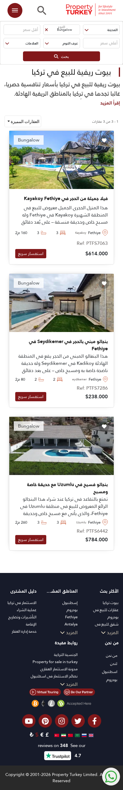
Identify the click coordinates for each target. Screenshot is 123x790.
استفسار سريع (30, 253)
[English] (90, 734)
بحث (63, 56)
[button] (101, 29)
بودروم (72, 610)
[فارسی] (62, 734)
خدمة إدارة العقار (24, 631)
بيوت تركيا (111, 602)
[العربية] (76, 734)
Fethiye (71, 617)
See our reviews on (61, 745)
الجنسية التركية (66, 654)
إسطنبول (70, 602)
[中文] (69, 734)
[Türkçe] (56, 734)
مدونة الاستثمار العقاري (59, 669)
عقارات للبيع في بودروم (106, 613)
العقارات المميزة (24, 121)
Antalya (71, 624)
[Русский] (83, 734)
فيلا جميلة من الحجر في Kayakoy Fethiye (66, 198)
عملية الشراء (26, 610)
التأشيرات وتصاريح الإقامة (22, 620)
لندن (113, 663)
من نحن (111, 655)
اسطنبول (109, 671)
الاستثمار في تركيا (21, 602)
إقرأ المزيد (110, 103)
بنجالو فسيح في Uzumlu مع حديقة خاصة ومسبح (67, 488)
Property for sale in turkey (55, 661)
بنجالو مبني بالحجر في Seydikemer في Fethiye (68, 345)
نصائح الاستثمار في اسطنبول (54, 676)
